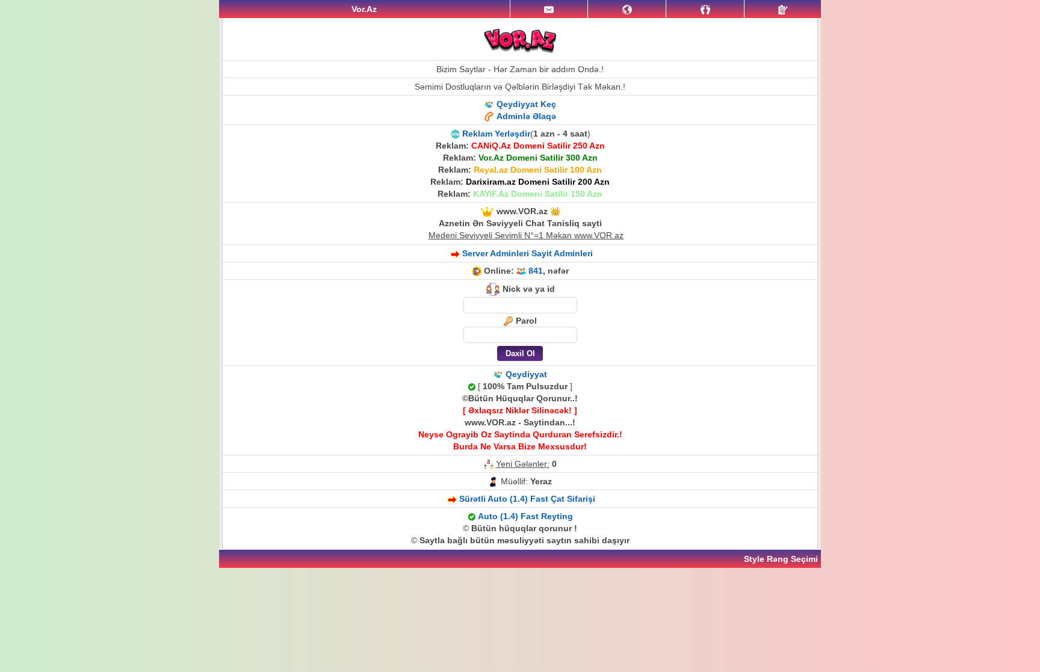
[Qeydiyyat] (782, 9)
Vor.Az (364, 9)
